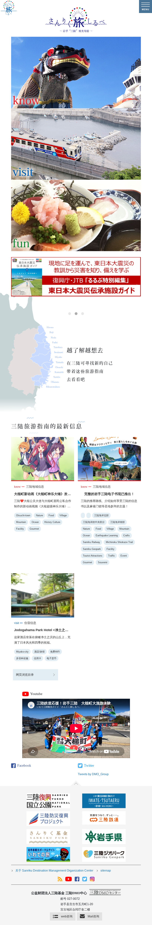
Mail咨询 (93, 916)
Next (137, 286)
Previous (14, 286)
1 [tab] (69, 313)
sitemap (105, 870)
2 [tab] (76, 313)
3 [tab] (82, 313)
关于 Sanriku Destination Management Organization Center (54, 870)
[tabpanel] (76, 279)
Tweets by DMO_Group (93, 774)
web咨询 (66, 916)
